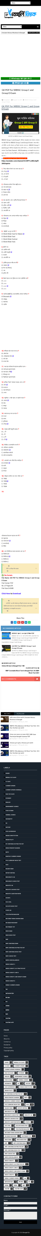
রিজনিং (7, 1014)
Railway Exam (9, 868)
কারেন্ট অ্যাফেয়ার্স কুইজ (10, 993)
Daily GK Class (10, 794)
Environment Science (12, 806)
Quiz (7, 864)
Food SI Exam (9, 810)
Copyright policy (9, 1050)
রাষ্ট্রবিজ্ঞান (7, 1010)
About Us (7, 1039)
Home (6, 1036)
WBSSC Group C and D (12, 972)
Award (8, 773)
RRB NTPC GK (9, 885)
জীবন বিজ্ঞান (8, 997)
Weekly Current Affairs (13, 985)
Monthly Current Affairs (13, 856)
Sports (8, 898)
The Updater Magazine (12, 914)
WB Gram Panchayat (11, 922)
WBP (7, 939)
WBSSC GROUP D (10, 981)
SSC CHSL (8, 902)
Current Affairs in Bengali (13, 790)
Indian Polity (10, 839)
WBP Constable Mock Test (13, 951)
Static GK (8, 910)
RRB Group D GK (10, 877)
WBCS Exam (9, 931)
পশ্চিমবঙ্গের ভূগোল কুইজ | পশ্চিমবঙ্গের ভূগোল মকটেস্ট (21, 743)
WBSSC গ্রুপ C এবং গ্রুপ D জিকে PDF (23, 633)
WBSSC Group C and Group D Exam (16, 976)
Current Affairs (10, 785)
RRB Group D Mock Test (13, 881)
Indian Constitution (12, 835)
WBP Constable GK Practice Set (15, 947)
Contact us (7, 1042)
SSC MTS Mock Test (12, 906)
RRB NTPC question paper (13, 893)
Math (7, 852)
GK (6, 823)
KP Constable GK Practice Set (15, 844)
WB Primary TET (10, 927)
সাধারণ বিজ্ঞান (8, 1018)
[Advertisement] (20, 56)
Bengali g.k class (11, 777)
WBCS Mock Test (11, 935)
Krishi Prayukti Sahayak (13, 848)
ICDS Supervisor (11, 831)
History (8, 827)
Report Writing (10, 873)
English (8, 802)
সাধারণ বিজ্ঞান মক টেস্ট (10, 1022)
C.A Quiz (8, 781)
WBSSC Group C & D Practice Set (15, 968)
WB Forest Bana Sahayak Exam (14, 918)
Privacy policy (8, 1047)
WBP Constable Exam (12, 943)
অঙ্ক (6, 989)
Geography (9, 819)
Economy (8, 798)
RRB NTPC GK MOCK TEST (13, 889)
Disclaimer (7, 1045)
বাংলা (6, 1001)
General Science (10, 815)
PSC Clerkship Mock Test (13, 860)
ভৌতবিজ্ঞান (7, 1005)
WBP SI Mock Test (11, 956)
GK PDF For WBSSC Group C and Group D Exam (24, 647)
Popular (20, 714)
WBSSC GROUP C (10, 964)
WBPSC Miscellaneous (28, 32)
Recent (7, 714)
